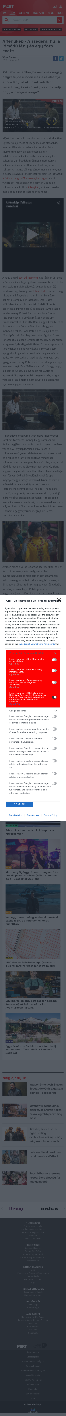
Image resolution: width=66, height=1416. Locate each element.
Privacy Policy (50, 815)
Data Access (33, 815)
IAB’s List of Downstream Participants (37, 644)
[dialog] (33, 708)
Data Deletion (15, 815)
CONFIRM (19, 804)
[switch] (54, 659)
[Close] (60, 601)
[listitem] (33, 653)
